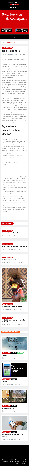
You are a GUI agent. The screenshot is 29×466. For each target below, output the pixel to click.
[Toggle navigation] (14, 37)
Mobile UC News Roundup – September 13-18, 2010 (13, 321)
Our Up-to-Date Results (17, 461)
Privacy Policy (11, 460)
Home (3, 42)
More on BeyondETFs (5, 460)
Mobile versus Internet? (9, 260)
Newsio (26, 454)
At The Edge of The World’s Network (12, 307)
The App (4, 382)
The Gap (4, 355)
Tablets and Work (11, 42)
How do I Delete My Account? (23, 461)
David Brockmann (8, 262)
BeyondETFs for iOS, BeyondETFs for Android (13, 436)
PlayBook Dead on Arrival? (10, 233)
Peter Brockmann (8, 54)
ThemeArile (15, 456)
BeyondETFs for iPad (8, 408)
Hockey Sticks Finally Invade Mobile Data (14, 246)
